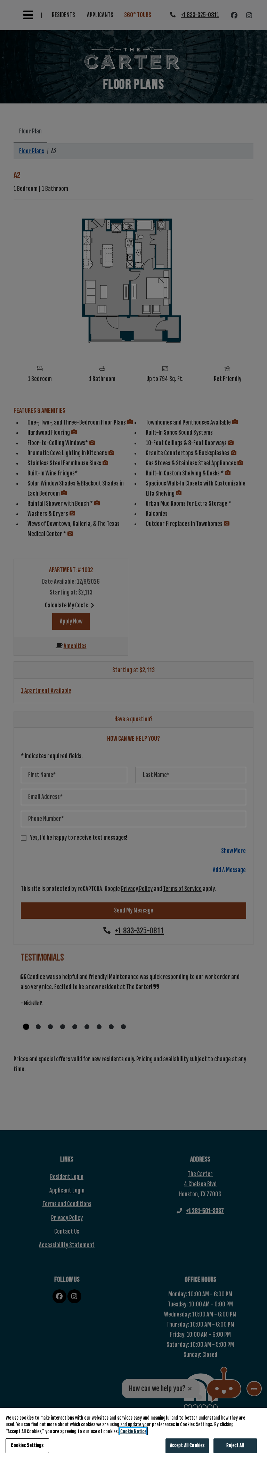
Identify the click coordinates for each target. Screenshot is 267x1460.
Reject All (235, 1445)
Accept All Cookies (187, 1445)
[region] (133, 1434)
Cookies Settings (27, 1445)
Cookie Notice (133, 1431)
